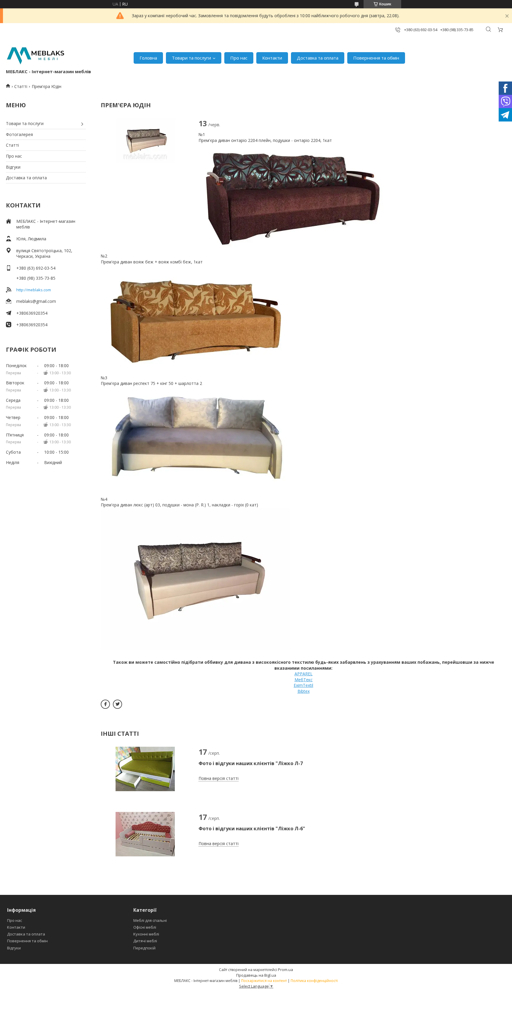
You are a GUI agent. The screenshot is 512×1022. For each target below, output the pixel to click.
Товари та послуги (191, 58)
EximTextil (303, 685)
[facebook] (105, 704)
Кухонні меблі (146, 934)
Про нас (238, 58)
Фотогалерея (19, 134)
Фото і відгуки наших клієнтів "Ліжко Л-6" (252, 828)
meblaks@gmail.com (36, 301)
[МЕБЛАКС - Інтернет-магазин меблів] (35, 54)
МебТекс (304, 679)
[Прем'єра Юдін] (145, 140)
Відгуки (13, 167)
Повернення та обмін (376, 58)
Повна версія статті (219, 778)
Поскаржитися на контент (264, 980)
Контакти (272, 58)
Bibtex (303, 691)
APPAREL (304, 673)
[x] (117, 704)
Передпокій (144, 948)
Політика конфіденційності (314, 980)
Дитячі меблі (145, 940)
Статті (20, 86)
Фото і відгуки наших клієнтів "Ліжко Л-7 (251, 763)
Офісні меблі (144, 927)
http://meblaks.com (33, 289)
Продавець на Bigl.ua (256, 975)
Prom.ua (285, 969)
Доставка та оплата (317, 58)
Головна (148, 58)
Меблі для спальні (150, 920)
